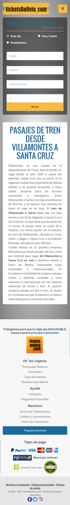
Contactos (35, 394)
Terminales (35, 372)
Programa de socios (35, 430)
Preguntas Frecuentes (35, 399)
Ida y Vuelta (49, 36)
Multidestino (18, 43)
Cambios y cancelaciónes (35, 417)
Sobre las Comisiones (35, 422)
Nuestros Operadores (35, 382)
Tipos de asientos (35, 377)
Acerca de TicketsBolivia (35, 412)
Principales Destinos (35, 367)
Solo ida (15, 36)
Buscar (35, 107)
